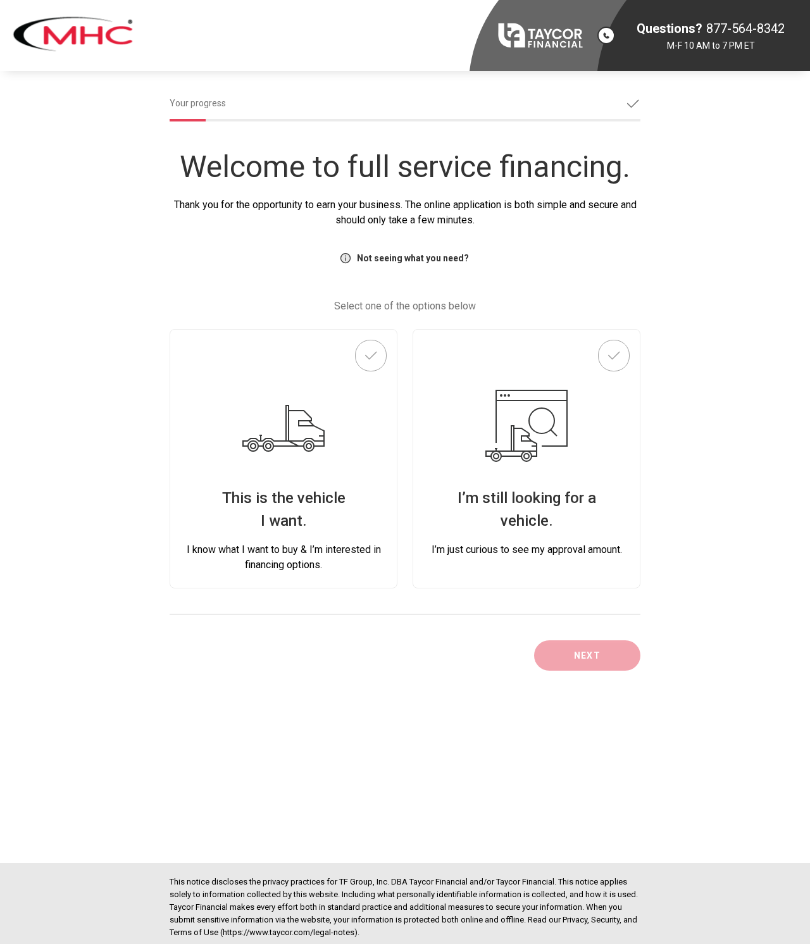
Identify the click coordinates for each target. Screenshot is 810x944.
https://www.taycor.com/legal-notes (288, 932)
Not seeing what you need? (413, 258)
